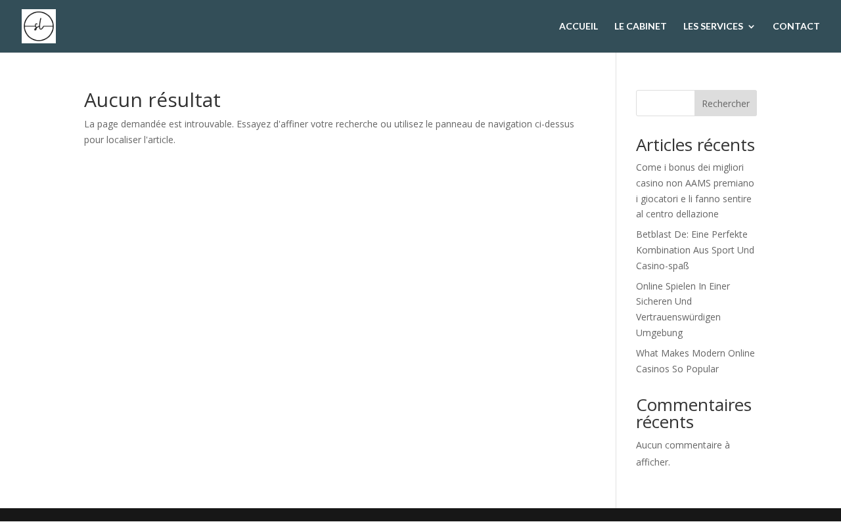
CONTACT (796, 27)
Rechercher (726, 103)
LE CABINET (640, 27)
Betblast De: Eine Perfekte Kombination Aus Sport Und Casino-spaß (695, 250)
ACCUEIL (578, 27)
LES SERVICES (713, 27)
